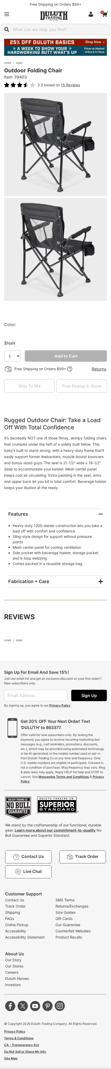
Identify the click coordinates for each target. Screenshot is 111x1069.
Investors (13, 984)
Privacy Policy (59, 705)
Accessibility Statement (25, 937)
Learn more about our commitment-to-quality (55, 830)
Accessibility (15, 931)
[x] (23, 1006)
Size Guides (65, 912)
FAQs (9, 918)
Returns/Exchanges (72, 906)
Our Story (13, 960)
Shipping (12, 912)
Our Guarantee (68, 925)
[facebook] (10, 1006)
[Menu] (6, 14)
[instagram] (60, 1006)
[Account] (92, 14)
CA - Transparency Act (21, 1045)
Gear (19, 62)
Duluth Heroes (17, 978)
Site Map (11, 1058)
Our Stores (14, 966)
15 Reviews (70, 85)
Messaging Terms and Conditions (63, 777)
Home (7, 62)
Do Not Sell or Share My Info (25, 1051)
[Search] (6, 29)
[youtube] (35, 1006)
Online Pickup (16, 925)
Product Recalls (69, 937)
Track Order (15, 906)
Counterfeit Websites (73, 931)
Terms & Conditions (19, 1038)
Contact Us (14, 900)
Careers (11, 972)
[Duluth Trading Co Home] (54, 16)
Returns (99, 368)
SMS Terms (65, 900)
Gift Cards (64, 918)
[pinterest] (47, 1006)
